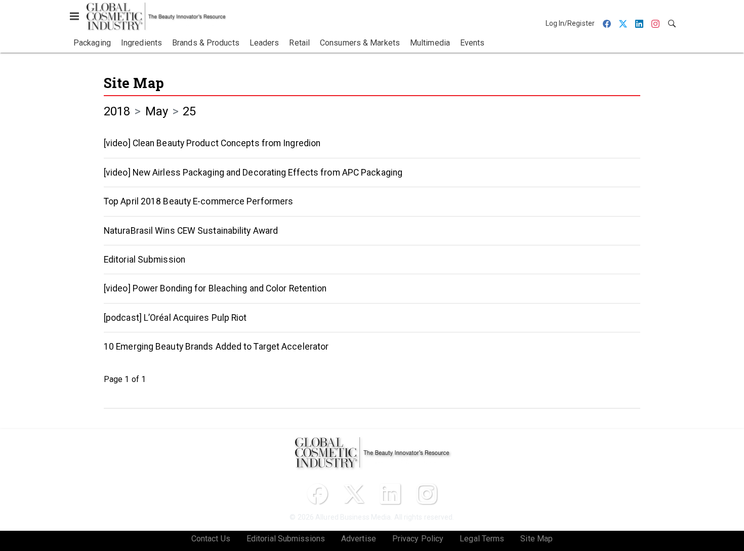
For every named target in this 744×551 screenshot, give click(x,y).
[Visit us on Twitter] (354, 494)
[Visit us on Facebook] (317, 494)
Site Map (134, 83)
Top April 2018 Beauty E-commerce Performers (198, 201)
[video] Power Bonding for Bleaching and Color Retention (215, 288)
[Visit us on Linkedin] (390, 494)
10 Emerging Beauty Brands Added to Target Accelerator (216, 347)
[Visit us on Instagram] (427, 494)
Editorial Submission (144, 260)
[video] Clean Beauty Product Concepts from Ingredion (212, 143)
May (156, 111)
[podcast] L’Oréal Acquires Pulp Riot (175, 318)
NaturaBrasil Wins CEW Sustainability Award (191, 231)
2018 (117, 111)
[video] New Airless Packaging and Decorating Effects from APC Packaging (253, 172)
